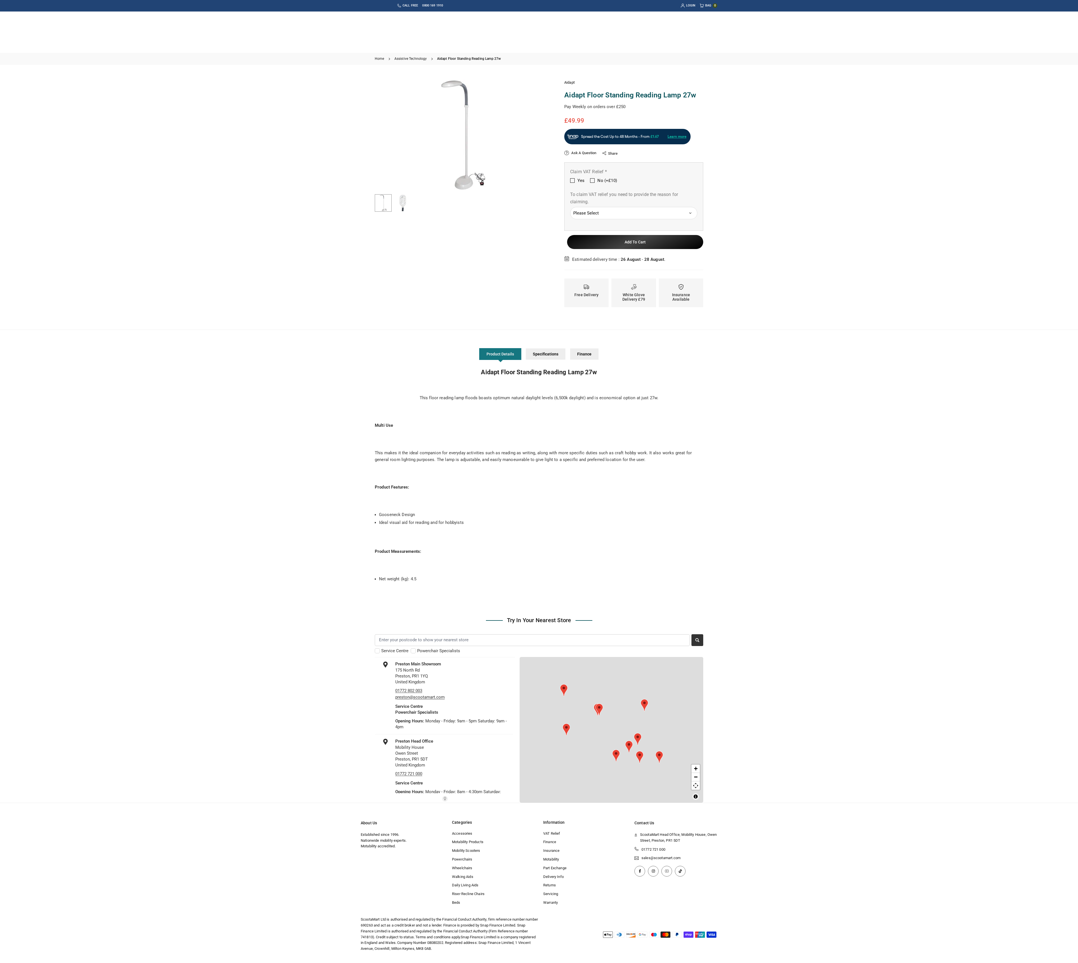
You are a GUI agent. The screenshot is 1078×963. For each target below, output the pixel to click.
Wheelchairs (462, 868)
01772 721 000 (653, 849)
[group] (463, 135)
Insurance (551, 850)
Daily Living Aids (465, 885)
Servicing (550, 894)
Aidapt (569, 82)
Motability (551, 859)
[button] (538, 135)
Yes (580, 180)
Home (379, 59)
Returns (549, 885)
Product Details (500, 354)
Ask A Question (583, 153)
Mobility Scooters (466, 850)
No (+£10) (607, 180)
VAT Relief (551, 833)
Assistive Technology (410, 59)
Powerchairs (462, 859)
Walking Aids (462, 876)
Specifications (545, 354)
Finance (584, 354)
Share (613, 153)
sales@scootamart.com (660, 858)
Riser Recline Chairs (468, 894)
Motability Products (467, 842)
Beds (456, 902)
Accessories (462, 833)
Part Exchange (555, 868)
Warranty (550, 902)
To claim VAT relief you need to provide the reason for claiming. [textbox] (624, 198)
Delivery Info (553, 876)
